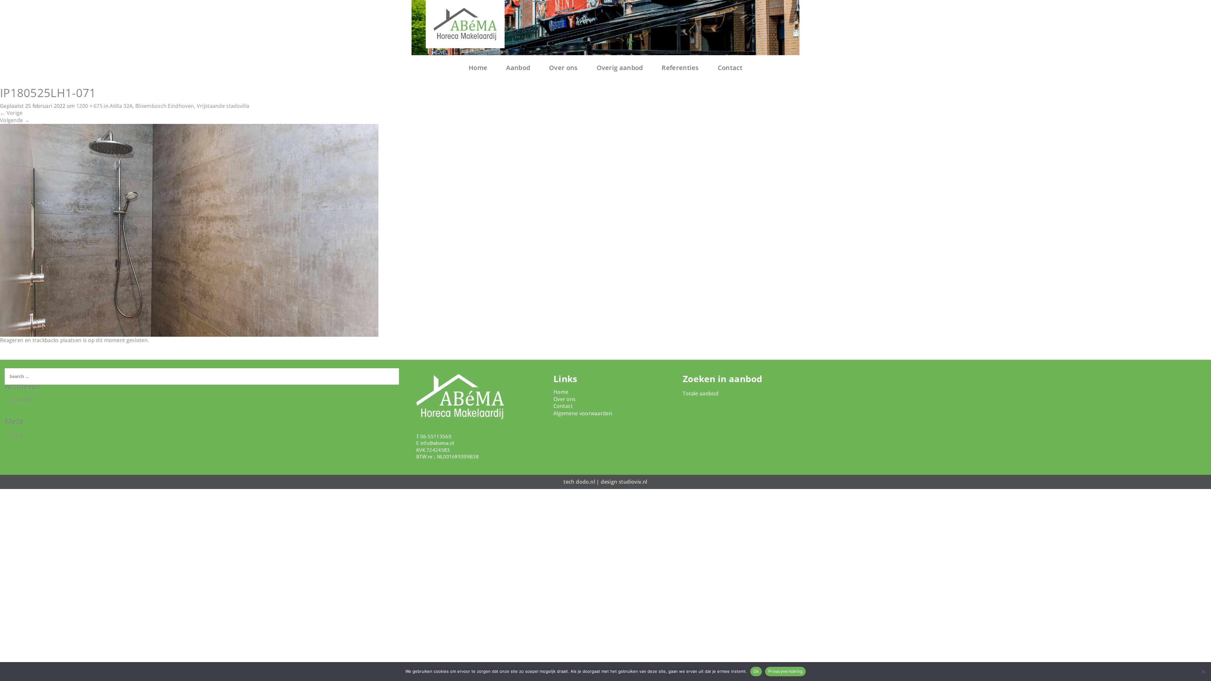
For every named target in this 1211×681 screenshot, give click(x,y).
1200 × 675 (89, 105)
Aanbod (518, 67)
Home (478, 67)
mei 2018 (20, 399)
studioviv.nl (633, 481)
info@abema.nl (437, 443)
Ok (756, 671)
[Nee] (1203, 671)
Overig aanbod (620, 67)
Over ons (563, 67)
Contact (730, 67)
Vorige (11, 112)
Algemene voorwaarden (582, 413)
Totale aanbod (700, 393)
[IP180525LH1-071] (189, 229)
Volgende (15, 120)
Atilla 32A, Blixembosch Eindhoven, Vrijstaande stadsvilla (179, 105)
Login (16, 434)
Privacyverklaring (785, 671)
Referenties (680, 67)
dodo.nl (585, 481)
